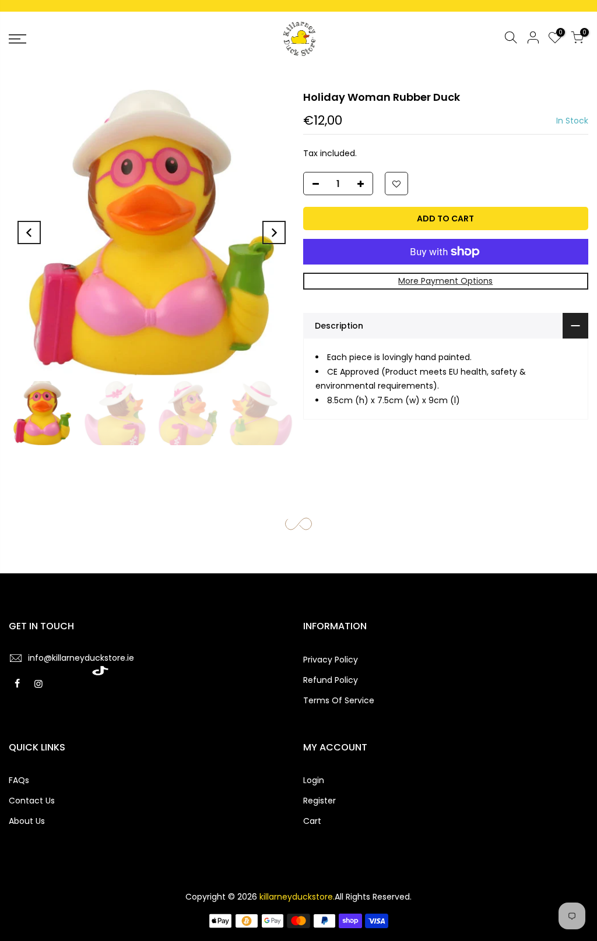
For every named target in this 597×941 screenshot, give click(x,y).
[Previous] (29, 232)
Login (313, 780)
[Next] (274, 232)
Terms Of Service (338, 700)
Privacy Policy (330, 659)
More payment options (445, 281)
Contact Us (32, 800)
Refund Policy (330, 680)
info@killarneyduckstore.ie (81, 658)
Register (319, 800)
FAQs (19, 780)
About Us (27, 821)
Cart (312, 821)
